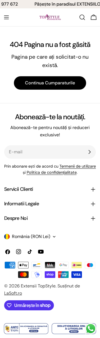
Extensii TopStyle (38, 286)
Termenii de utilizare (77, 166)
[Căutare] (82, 17)
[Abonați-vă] (89, 152)
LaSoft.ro (13, 293)
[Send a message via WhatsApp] (90, 328)
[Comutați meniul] (6, 17)
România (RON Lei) (31, 236)
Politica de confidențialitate (52, 172)
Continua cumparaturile (50, 83)
